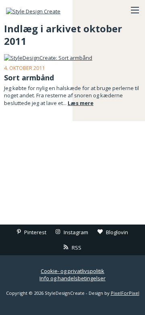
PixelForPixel (125, 293)
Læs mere (80, 103)
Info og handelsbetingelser (72, 278)
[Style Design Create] (46, 10)
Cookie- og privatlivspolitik (72, 271)
